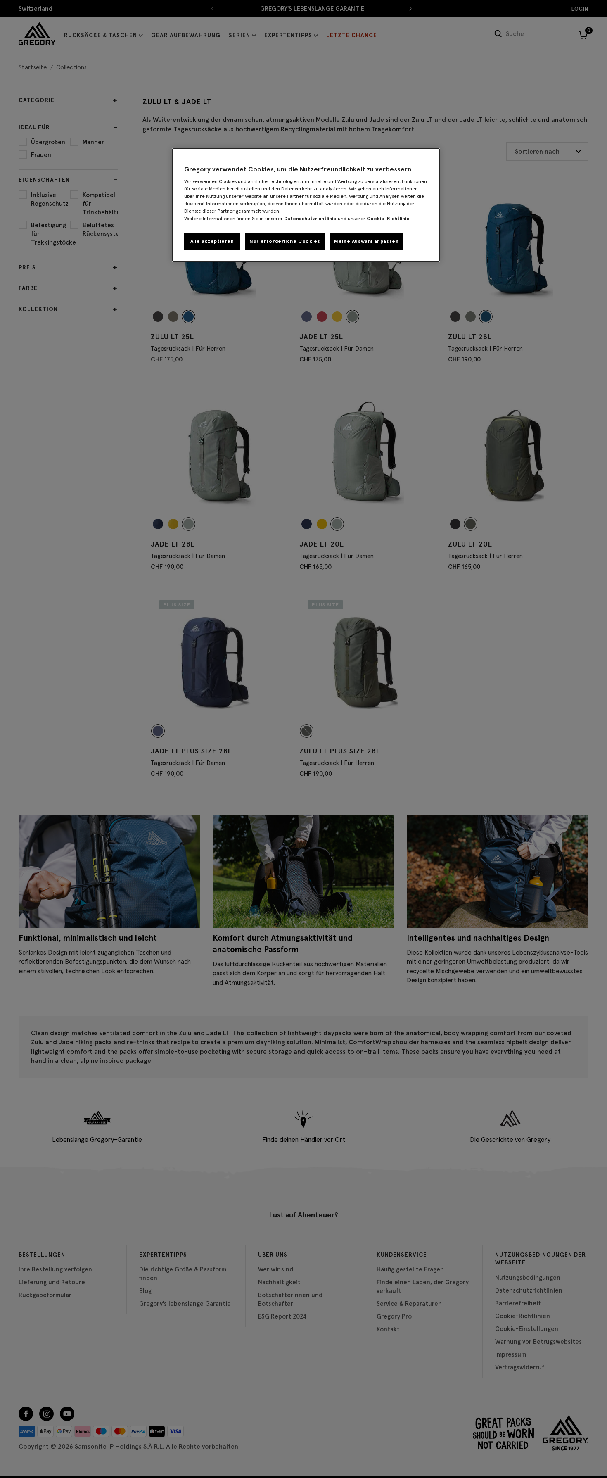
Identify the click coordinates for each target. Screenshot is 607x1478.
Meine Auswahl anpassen (366, 241)
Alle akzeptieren (212, 241)
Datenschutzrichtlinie (310, 218)
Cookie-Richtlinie (388, 218)
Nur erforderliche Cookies (284, 241)
